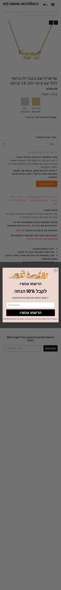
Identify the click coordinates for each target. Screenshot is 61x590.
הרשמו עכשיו (30, 312)
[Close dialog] (56, 270)
